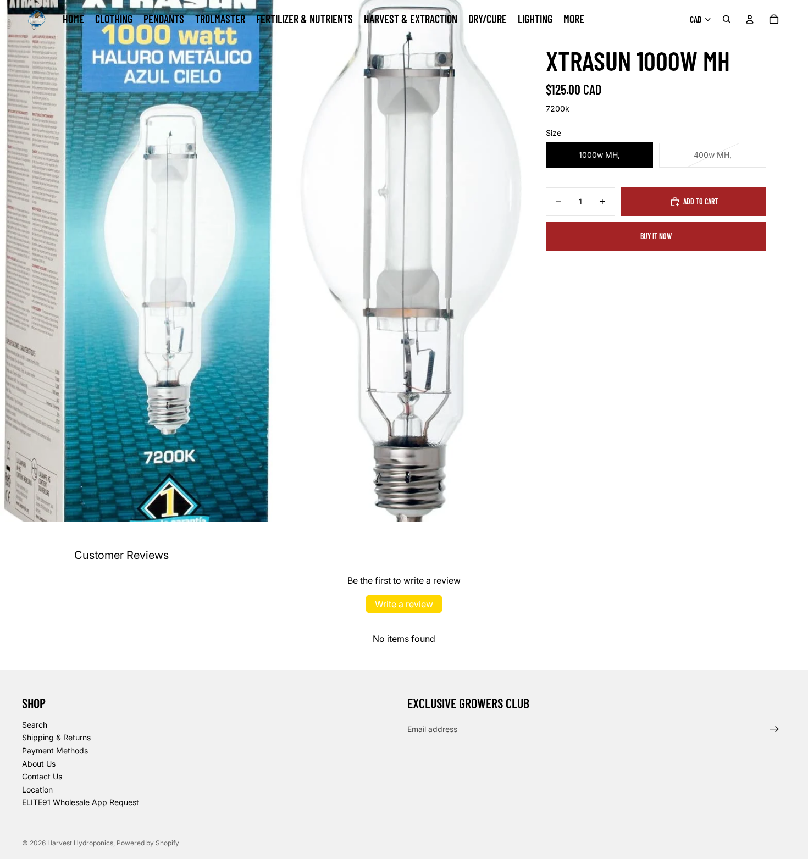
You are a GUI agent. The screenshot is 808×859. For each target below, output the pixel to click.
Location (37, 789)
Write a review (404, 603)
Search (34, 724)
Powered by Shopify (148, 843)
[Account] (750, 19)
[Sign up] (774, 729)
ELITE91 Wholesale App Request (80, 802)
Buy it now (656, 236)
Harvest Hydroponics (80, 843)
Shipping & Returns (56, 737)
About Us (39, 763)
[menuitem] (574, 19)
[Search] (727, 19)
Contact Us (42, 776)
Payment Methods (55, 750)
